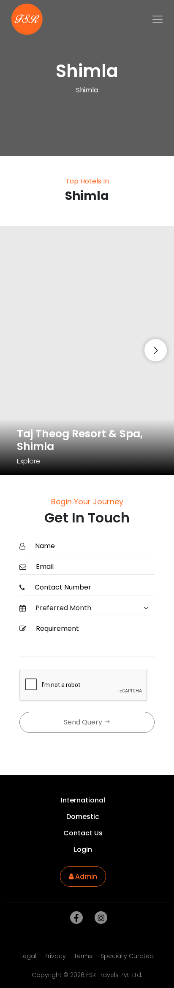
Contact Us (83, 833)
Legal (28, 956)
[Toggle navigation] (157, 19)
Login (83, 849)
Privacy (55, 956)
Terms (83, 956)
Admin (85, 876)
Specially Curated (127, 956)
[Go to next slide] (155, 350)
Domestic (82, 816)
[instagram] (99, 918)
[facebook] (74, 918)
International (83, 800)
